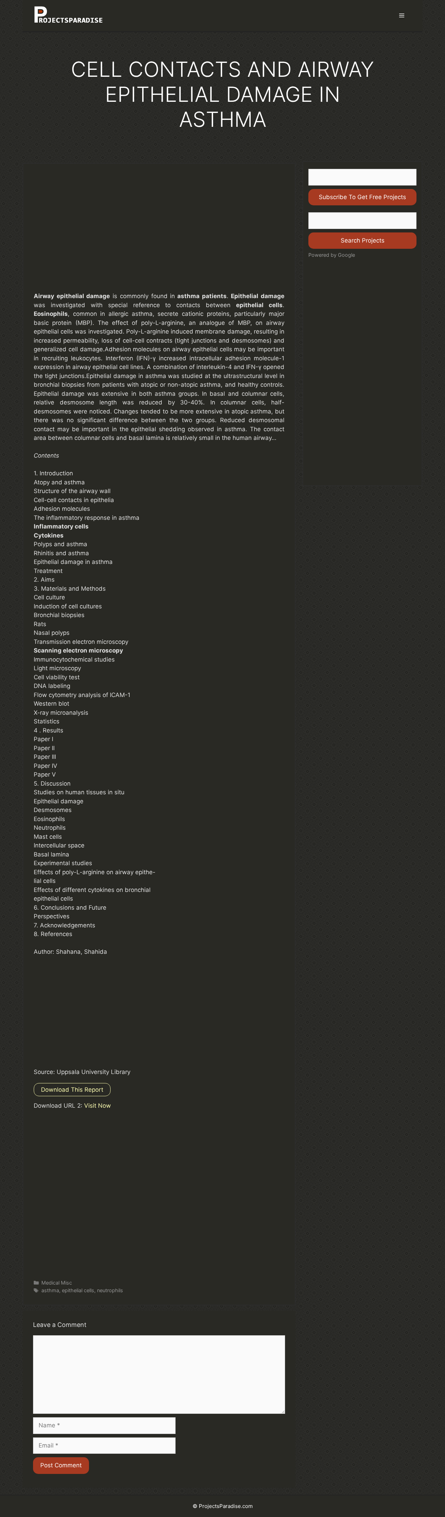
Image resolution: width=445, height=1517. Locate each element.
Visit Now (97, 1105)
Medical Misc (56, 1283)
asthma (50, 1290)
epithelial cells (78, 1290)
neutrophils (110, 1290)
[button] (401, 15)
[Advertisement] (159, 234)
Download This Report (72, 1089)
